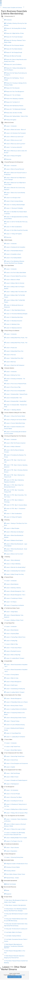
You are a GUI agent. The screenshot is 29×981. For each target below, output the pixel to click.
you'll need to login (20, 975)
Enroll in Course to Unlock (14, 977)
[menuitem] (1, 3)
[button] (1, 1)
